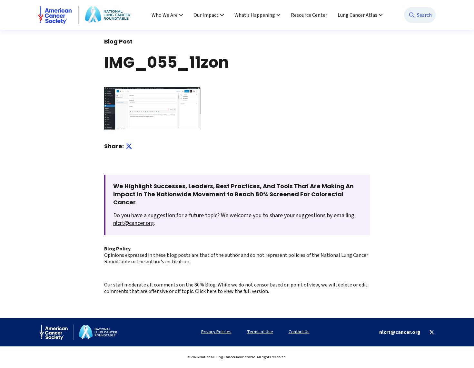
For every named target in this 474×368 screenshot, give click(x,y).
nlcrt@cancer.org (133, 223)
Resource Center (309, 15)
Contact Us (299, 332)
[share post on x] (129, 146)
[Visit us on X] (432, 332)
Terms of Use (260, 332)
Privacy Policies (216, 332)
